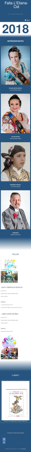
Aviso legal (10, 433)
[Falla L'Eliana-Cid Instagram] (4, 442)
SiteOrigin (24, 448)
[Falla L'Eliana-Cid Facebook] (4, 439)
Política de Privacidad (18, 433)
